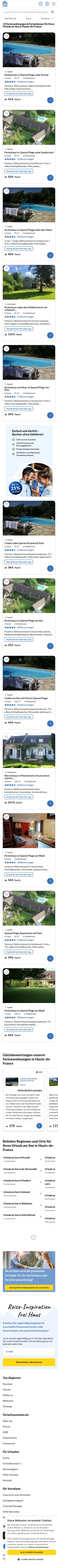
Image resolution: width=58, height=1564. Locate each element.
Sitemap (7, 1406)
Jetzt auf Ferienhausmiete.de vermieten (29, 1287)
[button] (54, 3)
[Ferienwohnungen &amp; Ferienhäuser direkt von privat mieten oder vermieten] (5, 3)
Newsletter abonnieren (29, 1362)
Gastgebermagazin (13, 1500)
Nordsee (7, 1383)
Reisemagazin (10, 1469)
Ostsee (7, 1389)
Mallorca (8, 1395)
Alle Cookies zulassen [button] (31, 1552)
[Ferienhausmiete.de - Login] (48, 3)
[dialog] (31, 1540)
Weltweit (8, 1400)
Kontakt (7, 1480)
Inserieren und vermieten (16, 1494)
